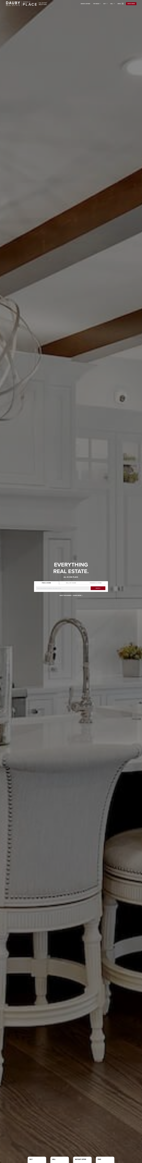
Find (46, 583)
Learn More (77, 595)
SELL (111, 3)
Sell (71, 583)
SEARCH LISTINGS (85, 3)
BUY (104, 3)
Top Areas (96, 3)
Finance (96, 583)
